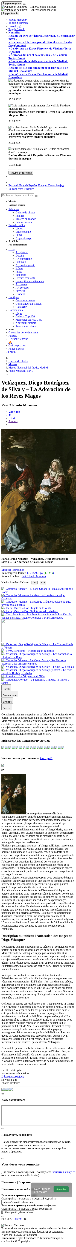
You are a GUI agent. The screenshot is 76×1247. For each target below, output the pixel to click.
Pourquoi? (46, 758)
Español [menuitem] (32, 185)
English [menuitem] (23, 185)
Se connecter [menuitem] (15, 188)
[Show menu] (24, 4)
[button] (17, 19)
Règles (20, 1238)
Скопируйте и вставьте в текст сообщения (26, 1208)
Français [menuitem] (43, 185)
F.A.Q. (18, 1234)
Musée (16, 203)
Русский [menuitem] (13, 185)
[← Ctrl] (38, 617)
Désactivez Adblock (12, 1076)
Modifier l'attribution (12, 569)
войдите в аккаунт (63, 1171)
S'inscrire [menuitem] (29, 188)
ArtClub (17, 243)
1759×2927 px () (40, 572)
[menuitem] (61, 185)
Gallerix (17, 1218)
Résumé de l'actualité (21, 172)
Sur (24, 1234)
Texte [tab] (12, 418)
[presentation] (41, 424)
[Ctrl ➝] (38, 647)
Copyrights (24, 1241)
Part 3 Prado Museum (34, 576)
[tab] (14, 411)
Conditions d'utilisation (37, 1238)
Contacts (32, 1234)
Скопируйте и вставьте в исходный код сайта (28, 1198)
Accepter (61, 1189)
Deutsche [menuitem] (53, 185)
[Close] (36, 196)
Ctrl (34, 582)
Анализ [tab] (12, 421)
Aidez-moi (7, 1234)
